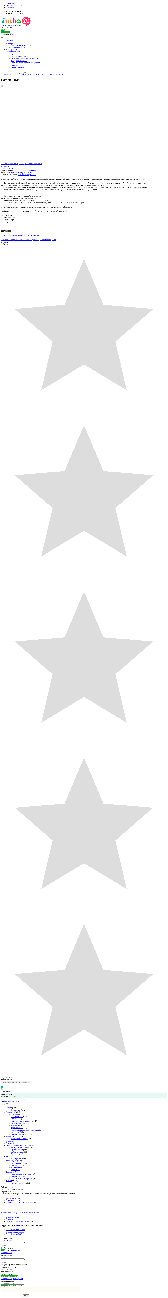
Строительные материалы (22, 1178)
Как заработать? (12, 50)
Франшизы (15, 1110)
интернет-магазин (8, 168)
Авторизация (6, 1253)
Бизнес (9, 1108)
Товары (9, 1172)
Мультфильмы (17, 1159)
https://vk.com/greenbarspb (21, 172)
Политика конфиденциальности (24, 58)
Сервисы (14, 1154)
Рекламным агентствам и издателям (26, 63)
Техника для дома (13, 1161)
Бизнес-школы (17, 1117)
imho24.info (20, 1225)
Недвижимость (12, 1136)
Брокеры (14, 1119)
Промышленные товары (21, 1174)
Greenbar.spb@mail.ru (27, 175)
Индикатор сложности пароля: (14, 1265)
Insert (26, 1296)
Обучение (15, 1132)
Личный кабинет (8, 27)
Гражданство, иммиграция (22, 1121)
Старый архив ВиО (14, 1234)
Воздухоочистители (19, 1163)
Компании (10, 1112)
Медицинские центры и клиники (25, 1130)
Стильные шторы (8, 240)
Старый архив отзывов (15, 1230)
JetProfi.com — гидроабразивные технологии (20, 1213)
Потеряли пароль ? (13, 1250)
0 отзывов (5, 166)
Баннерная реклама (19, 56)
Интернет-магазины (9, 164)
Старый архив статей (15, 1232)
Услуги (9, 1181)
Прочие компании (18, 1134)
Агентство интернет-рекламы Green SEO (23, 235)
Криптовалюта (17, 1128)
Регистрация (6, 1240)
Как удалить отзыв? (19, 61)
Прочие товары (17, 1176)
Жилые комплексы (19, 1139)
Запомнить (8, 1248)
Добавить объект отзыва (21, 45)
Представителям (13, 52)
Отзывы (9, 43)
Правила (14, 65)
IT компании (16, 1114)
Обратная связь (17, 67)
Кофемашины (16, 1167)
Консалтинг (16, 1125)
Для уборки (16, 1165)
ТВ (7, 1156)
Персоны (10, 1141)
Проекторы (15, 1170)
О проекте (10, 54)
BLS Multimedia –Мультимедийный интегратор (36, 240)
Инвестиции (16, 1123)
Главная (9, 41)
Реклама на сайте (13, 3)
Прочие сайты (17, 1150)
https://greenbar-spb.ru (27, 170)
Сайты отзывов (17, 1152)
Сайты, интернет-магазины (30, 164)
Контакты (10, 7)
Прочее (9, 1143)
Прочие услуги (17, 1183)
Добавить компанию (14, 5)
